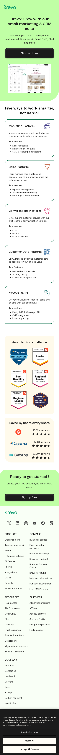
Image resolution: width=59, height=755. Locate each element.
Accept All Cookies (29, 749)
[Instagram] (26, 523)
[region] (29, 732)
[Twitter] (9, 523)
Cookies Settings (29, 732)
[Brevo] (10, 7)
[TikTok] (51, 523)
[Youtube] (34, 523)
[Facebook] (43, 523)
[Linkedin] (17, 523)
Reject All (29, 740)
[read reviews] (18, 432)
